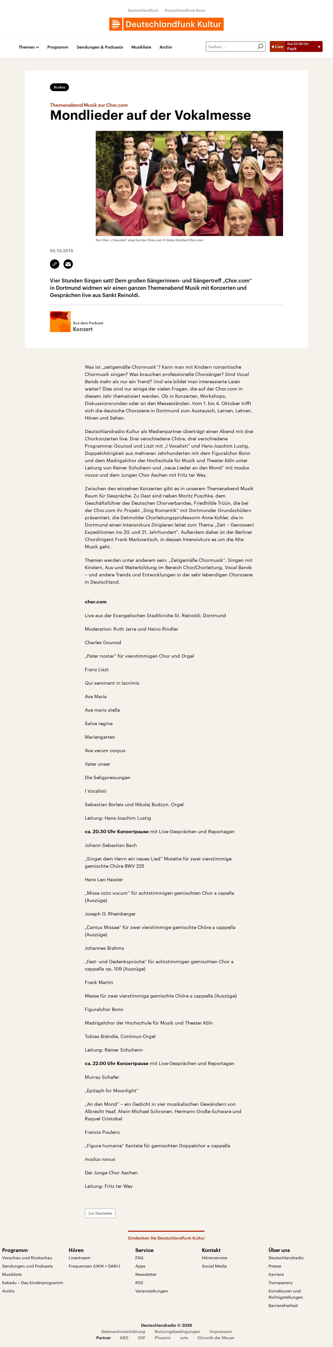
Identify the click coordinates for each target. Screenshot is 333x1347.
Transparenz (280, 1282)
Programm (57, 47)
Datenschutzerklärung (123, 1331)
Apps (140, 1265)
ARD (124, 1337)
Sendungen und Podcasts (27, 1265)
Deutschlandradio (286, 1257)
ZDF (141, 1337)
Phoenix (163, 1337)
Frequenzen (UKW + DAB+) (94, 1265)
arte (184, 1337)
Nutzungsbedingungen (177, 1331)
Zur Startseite (100, 1213)
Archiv (165, 47)
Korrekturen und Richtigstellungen (285, 1293)
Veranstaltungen (151, 1290)
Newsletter (146, 1274)
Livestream (80, 1257)
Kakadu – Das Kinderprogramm (32, 1282)
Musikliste (141, 47)
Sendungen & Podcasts (100, 47)
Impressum (221, 1331)
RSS (139, 1282)
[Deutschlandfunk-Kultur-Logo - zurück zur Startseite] (166, 24)
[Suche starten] (260, 46)
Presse (274, 1265)
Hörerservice (214, 1257)
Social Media (214, 1265)
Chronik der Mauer (215, 1337)
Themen (27, 47)
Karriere (276, 1274)
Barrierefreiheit (283, 1305)
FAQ (139, 1257)
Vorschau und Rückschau (27, 1257)
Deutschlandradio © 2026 (166, 1325)
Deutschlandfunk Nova (185, 10)
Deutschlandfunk (143, 10)
